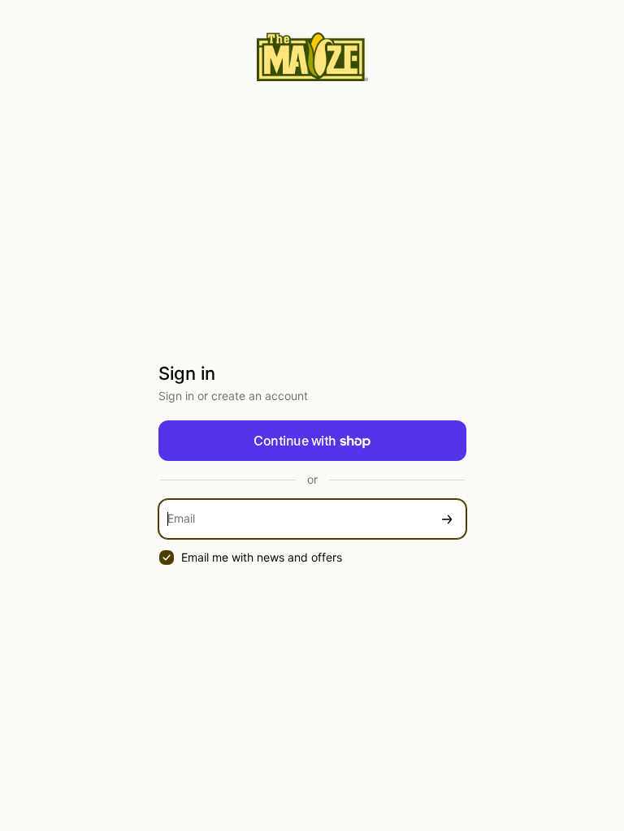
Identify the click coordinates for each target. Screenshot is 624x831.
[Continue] (447, 519)
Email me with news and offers (261, 557)
